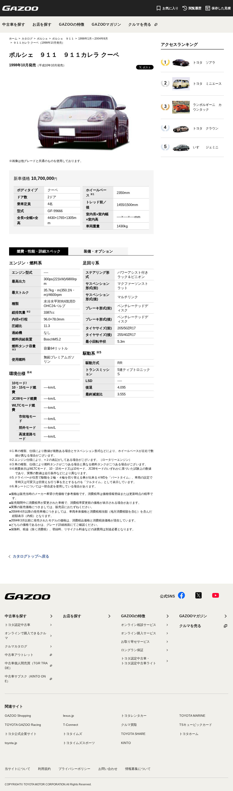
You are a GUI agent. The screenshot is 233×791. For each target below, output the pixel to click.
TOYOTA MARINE (192, 715)
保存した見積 (221, 8)
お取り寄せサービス (135, 641)
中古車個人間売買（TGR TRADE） (26, 665)
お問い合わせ (107, 769)
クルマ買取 (129, 725)
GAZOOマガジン (106, 24)
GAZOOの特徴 (71, 24)
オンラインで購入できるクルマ (25, 635)
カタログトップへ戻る (31, 556)
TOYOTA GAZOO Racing (23, 725)
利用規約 (44, 769)
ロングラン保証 (132, 650)
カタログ (27, 38)
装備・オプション (98, 251)
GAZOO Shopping (18, 715)
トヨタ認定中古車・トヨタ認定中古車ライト (138, 661)
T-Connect (70, 725)
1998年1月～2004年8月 (93, 38)
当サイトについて (17, 769)
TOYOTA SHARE (133, 734)
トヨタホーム (188, 734)
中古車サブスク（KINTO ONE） (25, 678)
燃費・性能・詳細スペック (39, 251)
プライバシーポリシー (74, 769)
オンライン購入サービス (138, 633)
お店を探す (42, 24)
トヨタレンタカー (134, 715)
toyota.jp (11, 743)
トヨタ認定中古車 (17, 625)
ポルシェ (42, 38)
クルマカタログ (16, 646)
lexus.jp (68, 715)
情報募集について (138, 769)
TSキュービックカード (195, 725)
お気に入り (170, 8)
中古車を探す (13, 24)
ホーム (13, 38)
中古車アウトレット (19, 655)
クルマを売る (139, 24)
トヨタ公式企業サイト (21, 734)
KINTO (126, 743)
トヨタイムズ (72, 734)
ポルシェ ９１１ (63, 38)
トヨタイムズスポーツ (79, 743)
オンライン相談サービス (138, 625)
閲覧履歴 (195, 8)
